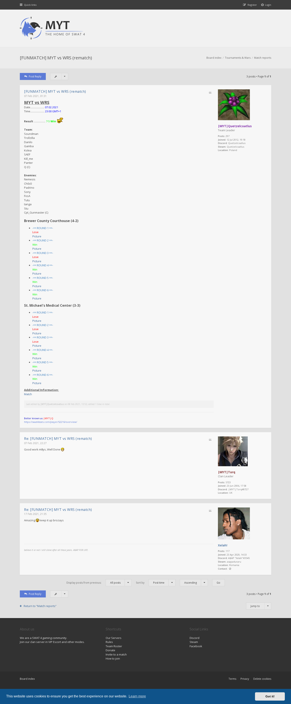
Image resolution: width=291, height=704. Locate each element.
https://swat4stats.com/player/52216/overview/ (50, 421)
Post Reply (35, 76)
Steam (194, 642)
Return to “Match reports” (40, 606)
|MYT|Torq (226, 472)
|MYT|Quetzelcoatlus (235, 126)
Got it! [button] (270, 696)
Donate (110, 650)
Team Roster (114, 646)
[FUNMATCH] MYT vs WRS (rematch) (56, 58)
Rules (109, 642)
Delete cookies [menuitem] (262, 679)
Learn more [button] (137, 696)
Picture (36, 236)
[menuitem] (266, 4)
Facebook (196, 646)
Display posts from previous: (93, 582)
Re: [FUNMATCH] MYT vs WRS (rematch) (58, 438)
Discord (194, 638)
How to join (113, 658)
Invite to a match (116, 654)
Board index (27, 679)
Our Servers (113, 638)
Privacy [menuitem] (245, 679)
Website (230, 569)
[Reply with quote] (210, 92)
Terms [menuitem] (232, 679)
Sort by (150, 582)
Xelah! (222, 545)
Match (28, 394)
